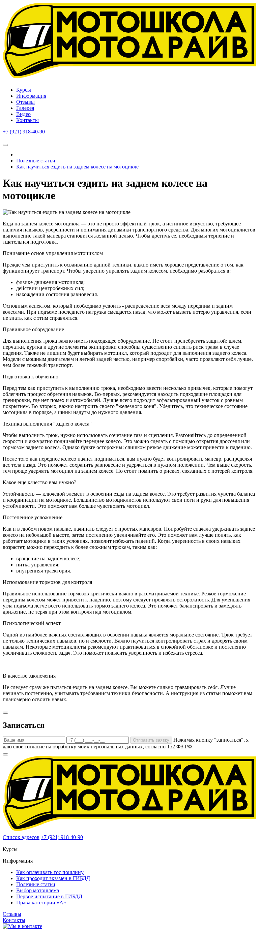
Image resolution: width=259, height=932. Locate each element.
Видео (23, 114)
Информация (31, 96)
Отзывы (25, 102)
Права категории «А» (41, 902)
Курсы (23, 90)
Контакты (27, 120)
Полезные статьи (35, 160)
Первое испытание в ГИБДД (49, 896)
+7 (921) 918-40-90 (24, 131)
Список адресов (21, 837)
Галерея (25, 108)
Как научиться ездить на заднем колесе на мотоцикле (77, 166)
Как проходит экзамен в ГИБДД (53, 878)
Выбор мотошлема (37, 890)
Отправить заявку (151, 740)
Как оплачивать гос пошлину (50, 872)
